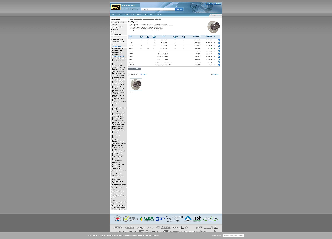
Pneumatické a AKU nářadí (119, 41)
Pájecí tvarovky (116, 179)
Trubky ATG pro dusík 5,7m (120, 60)
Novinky (120, 14)
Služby (132, 14)
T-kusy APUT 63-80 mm (119, 88)
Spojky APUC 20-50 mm (119, 63)
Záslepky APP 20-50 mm (119, 118)
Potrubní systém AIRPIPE (118, 48)
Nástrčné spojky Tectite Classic (119, 209)
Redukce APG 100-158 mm (119, 73)
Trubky (114, 177)
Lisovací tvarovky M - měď (118, 194)
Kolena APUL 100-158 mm (119, 79)
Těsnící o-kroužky (118, 158)
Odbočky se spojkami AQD (119, 111)
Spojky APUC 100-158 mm (119, 67)
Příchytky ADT (117, 149)
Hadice (114, 32)
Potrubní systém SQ (117, 50)
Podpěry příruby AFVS (118, 141)
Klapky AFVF (116, 139)
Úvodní (131, 19)
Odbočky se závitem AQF (119, 113)
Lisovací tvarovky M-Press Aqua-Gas (118, 191)
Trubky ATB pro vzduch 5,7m (120, 58)
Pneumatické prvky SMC (118, 22)
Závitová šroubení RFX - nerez (119, 173)
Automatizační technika (118, 39)
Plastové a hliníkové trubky (118, 164)
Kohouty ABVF (117, 135)
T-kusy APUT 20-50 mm (119, 86)
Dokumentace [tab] (144, 74)
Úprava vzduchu (116, 36)
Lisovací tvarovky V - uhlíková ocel (119, 185)
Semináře (139, 14)
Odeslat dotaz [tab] (215, 74)
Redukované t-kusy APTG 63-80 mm (119, 96)
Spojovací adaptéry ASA (119, 126)
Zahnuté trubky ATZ (118, 61)
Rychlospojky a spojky (118, 27)
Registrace (218, 3)
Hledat (180, 9)
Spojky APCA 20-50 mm (119, 114)
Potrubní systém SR (117, 54)
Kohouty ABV (116, 133)
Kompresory (115, 44)
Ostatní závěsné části (118, 154)
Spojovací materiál (118, 160)
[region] (166, 235)
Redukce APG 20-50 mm (119, 69)
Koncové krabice (116, 166)
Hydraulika (115, 29)
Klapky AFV (116, 137)
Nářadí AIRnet (117, 162)
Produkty (113, 14)
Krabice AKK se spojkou (119, 128)
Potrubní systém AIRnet (148, 19)
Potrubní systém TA (117, 52)
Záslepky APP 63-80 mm (119, 120)
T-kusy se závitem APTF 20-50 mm (120, 102)
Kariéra (152, 14)
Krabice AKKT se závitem (119, 130)
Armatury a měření (117, 34)
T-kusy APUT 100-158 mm (119, 90)
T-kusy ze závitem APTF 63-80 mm (120, 105)
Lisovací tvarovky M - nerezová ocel (119, 203)
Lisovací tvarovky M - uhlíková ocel (119, 200)
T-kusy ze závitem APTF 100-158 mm (120, 108)
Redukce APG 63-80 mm (119, 71)
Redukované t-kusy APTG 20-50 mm (119, 93)
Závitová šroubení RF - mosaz (119, 172)
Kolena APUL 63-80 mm (119, 77)
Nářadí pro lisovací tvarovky (119, 205)
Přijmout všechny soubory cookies (233, 235)
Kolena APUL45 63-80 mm (119, 82)
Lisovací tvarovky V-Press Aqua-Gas (118, 182)
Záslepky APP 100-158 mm (119, 122)
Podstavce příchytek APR (119, 151)
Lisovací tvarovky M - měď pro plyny (119, 196)
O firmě (126, 14)
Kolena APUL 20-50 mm (119, 75)
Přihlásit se (210, 3)
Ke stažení (159, 14)
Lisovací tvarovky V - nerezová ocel (119, 188)
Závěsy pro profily (118, 153)
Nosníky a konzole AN (118, 147)
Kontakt (146, 14)
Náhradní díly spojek (118, 156)
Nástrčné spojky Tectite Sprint (119, 207)
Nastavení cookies (217, 235)
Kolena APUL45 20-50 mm (119, 81)
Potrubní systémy (138, 19)
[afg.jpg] (136, 84)
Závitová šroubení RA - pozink (119, 170)
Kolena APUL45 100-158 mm (120, 84)
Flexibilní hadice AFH (118, 145)
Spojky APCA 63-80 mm (119, 116)
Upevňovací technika (117, 168)
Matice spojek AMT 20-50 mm (120, 143)
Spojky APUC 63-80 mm (119, 65)
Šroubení (115, 24)
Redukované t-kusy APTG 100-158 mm (119, 99)
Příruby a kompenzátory (118, 175)
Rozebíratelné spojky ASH (119, 124)
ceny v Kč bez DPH (133, 68)
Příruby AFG (158, 19)
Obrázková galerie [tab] (134, 74)
